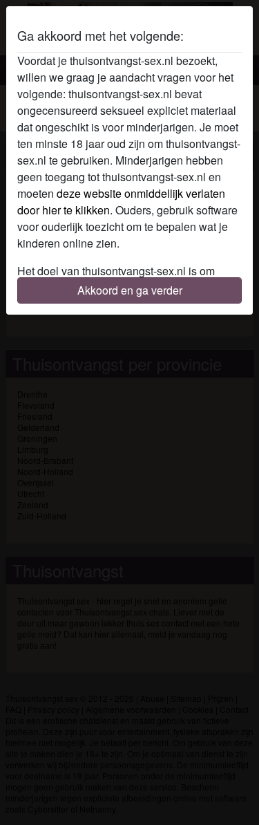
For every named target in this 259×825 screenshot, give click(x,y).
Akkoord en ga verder (129, 290)
